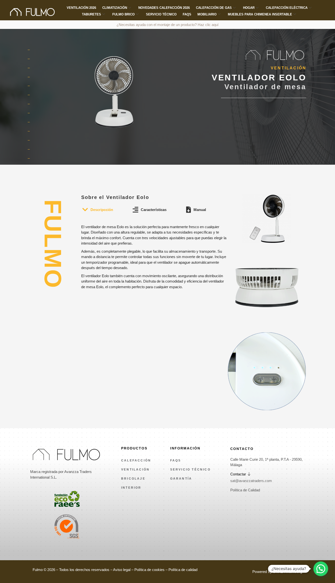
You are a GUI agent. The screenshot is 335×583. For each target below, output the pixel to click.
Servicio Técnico (161, 14)
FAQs (187, 14)
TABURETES (91, 14)
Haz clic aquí (208, 25)
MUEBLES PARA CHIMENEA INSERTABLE (260, 14)
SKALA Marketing (287, 572)
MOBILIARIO (207, 14)
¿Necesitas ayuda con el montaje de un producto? (157, 25)
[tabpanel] (154, 252)
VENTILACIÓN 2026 (81, 8)
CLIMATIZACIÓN (114, 8)
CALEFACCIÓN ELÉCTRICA (287, 8)
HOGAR (249, 8)
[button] (320, 568)
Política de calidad (182, 570)
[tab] (98, 209)
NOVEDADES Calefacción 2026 (164, 8)
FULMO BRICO (123, 14)
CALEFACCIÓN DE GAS (214, 8)
